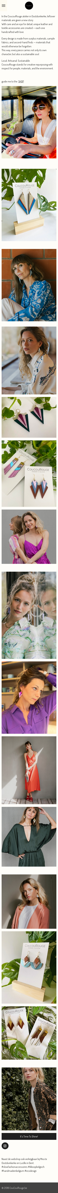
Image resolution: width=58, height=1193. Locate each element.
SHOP (21, 81)
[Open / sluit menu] (3, 5)
